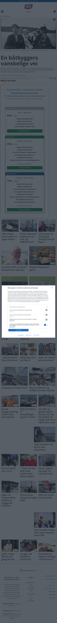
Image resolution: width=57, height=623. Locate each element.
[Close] (52, 288)
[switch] (46, 310)
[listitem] (28, 307)
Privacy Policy (36, 335)
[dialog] (28, 311)
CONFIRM (18, 330)
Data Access (28, 335)
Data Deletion (21, 335)
